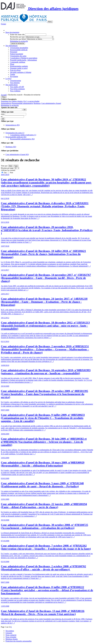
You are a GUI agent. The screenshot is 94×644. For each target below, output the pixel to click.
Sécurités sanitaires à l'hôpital (20, 72)
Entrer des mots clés (17, 35)
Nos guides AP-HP (17, 87)
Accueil (4, 95)
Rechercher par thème (18, 39)
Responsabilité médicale (19, 50)
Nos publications (12, 85)
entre (3, 114)
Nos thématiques (12, 46)
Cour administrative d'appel (51, 103)
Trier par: (4, 166)
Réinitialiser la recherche (19, 41)
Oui (5, 173)
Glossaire (9, 633)
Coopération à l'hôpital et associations (23, 58)
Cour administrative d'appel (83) (17, 154)
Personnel (13, 52)
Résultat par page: (7, 168)
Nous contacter (11, 635)
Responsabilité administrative (22, 103)
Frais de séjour (15, 70)
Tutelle (12, 74)
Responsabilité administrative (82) (22, 139)
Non (11, 173)
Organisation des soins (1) (15, 133)
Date (10, 166)
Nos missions (15, 83)
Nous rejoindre (11, 637)
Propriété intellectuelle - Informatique (23, 60)
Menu (50, 22)
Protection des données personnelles (19, 641)
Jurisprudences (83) (13, 125)
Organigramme (15, 81)
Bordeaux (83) (11, 147)
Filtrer (4, 97)
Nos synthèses (15, 91)
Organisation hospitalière (19, 48)
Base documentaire (12, 32)
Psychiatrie (14, 76)
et (2, 116)
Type (16, 166)
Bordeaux (37, 103)
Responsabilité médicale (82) (16, 137)
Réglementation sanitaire (19, 66)
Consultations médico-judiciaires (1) (23, 135)
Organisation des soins (18, 56)
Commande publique (17, 62)
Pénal (12, 64)
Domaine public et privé (19, 68)
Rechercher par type (17, 37)
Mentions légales (12, 639)
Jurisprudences (6, 103)
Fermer (3, 24)
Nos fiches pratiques (17, 89)
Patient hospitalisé (16, 54)
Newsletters (10, 631)
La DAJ (8, 79)
